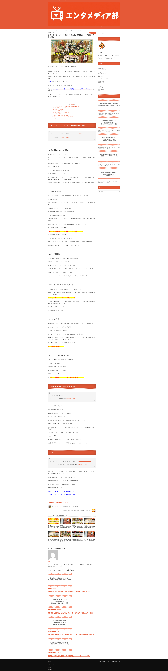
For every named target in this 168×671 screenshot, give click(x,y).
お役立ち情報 (101, 68)
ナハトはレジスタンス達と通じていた (61, 112)
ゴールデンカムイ (102, 72)
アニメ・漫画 (51, 502)
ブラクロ (57, 502)
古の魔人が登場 (56, 113)
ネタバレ (62, 502)
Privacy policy (51, 664)
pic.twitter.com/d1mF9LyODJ (84, 461)
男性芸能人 (101, 82)
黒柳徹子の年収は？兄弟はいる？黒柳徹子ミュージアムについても (109, 165)
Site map (50, 662)
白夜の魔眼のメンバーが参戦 (59, 107)
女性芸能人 (101, 81)
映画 (99, 90)
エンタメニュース (103, 78)
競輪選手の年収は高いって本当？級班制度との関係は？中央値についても (108, 114)
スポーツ (101, 87)
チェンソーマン (102, 73)
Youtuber (100, 67)
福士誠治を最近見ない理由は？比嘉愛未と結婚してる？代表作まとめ (108, 182)
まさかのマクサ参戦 (57, 109)
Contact (50, 666)
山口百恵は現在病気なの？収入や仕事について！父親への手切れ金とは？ (109, 148)
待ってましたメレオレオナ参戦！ (60, 115)
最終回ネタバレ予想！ (71, 494)
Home (49, 661)
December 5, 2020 (70, 398)
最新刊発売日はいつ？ (71, 491)
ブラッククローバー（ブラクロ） (58, 491)
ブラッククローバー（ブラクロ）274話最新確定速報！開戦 (66, 106)
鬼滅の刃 (100, 76)
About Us (50, 667)
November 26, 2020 (63, 137)
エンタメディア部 (109, 661)
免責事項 (50, 669)
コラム (100, 86)
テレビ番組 (101, 89)
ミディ (49, 561)
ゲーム (100, 85)
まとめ (54, 118)
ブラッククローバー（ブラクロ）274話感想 (62, 116)
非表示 (72, 104)
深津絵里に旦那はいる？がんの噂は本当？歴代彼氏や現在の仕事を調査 (109, 131)
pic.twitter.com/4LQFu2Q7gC (76, 133)
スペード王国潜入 (57, 110)
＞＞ (49, 491)
